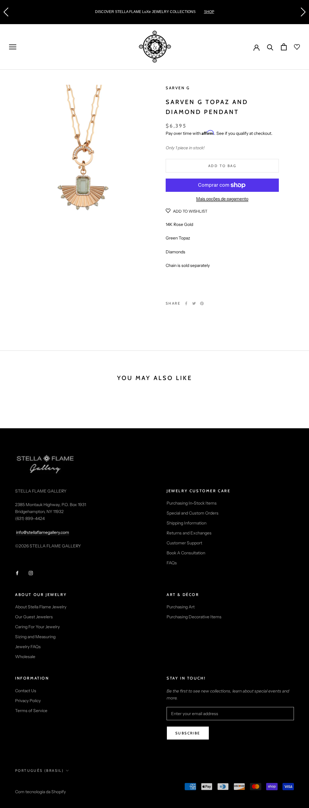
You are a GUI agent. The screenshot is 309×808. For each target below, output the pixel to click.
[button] (5, 12)
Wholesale (25, 656)
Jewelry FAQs (28, 646)
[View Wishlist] (293, 47)
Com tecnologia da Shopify (40, 791)
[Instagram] (31, 572)
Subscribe (187, 733)
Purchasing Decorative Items (194, 616)
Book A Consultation (186, 553)
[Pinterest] (202, 303)
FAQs (172, 563)
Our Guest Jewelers (34, 616)
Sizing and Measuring (35, 636)
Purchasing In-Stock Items (192, 503)
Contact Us (25, 690)
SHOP (209, 12)
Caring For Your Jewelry (37, 626)
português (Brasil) (39, 770)
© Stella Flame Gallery (42, 784)
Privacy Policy (28, 700)
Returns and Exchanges (189, 533)
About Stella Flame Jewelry (40, 607)
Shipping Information (186, 523)
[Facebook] (186, 303)
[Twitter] (194, 303)
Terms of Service (31, 710)
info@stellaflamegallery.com (42, 532)
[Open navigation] (12, 46)
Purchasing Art (181, 607)
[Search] (270, 47)
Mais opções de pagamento (222, 198)
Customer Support (184, 543)
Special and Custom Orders (192, 513)
